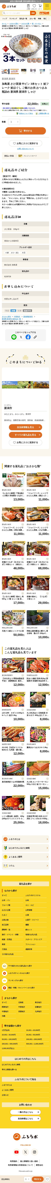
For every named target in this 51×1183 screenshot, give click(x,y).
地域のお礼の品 (31, 934)
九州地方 (38, 1011)
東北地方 (38, 1002)
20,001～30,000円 (9, 1035)
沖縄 (3, 1016)
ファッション (30, 944)
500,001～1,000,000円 (34, 1044)
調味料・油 (6, 930)
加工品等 (5, 925)
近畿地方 (38, 1007)
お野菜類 (29, 910)
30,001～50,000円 (33, 1035)
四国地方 (21, 1011)
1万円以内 (5, 1030)
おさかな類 (25, 23)
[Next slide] (49, 18)
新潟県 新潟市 (8, 79)
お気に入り (34, 9)
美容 (3, 944)
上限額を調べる (43, 113)
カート (40, 9)
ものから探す (14, 23)
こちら (34, 110)
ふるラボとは (7, 1085)
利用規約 (13, 1161)
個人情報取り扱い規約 (29, 1161)
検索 (33, 13)
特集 (39, 18)
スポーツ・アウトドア (34, 939)
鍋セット (29, 930)
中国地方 (5, 1011)
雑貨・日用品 (7, 939)
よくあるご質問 (8, 1090)
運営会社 (39, 1165)
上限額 (28, 9)
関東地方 (5, 1007)
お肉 (27, 900)
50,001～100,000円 (9, 1039)
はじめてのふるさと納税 (11, 1064)
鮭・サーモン (36, 23)
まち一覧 (33, 18)
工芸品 (4, 949)
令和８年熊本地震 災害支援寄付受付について (25, 1)
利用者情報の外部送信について (20, 1165)
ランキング (13, 18)
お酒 (27, 915)
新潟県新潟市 (28, 317)
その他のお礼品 (8, 954)
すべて (4, 895)
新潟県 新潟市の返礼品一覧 (11, 319)
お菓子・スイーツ (32, 920)
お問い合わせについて (25, 149)
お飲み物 (5, 920)
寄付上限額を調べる (9, 1069)
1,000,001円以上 (8, 1048)
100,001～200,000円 (34, 1039)
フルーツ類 (6, 905)
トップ (4, 18)
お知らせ (5, 1095)
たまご (4, 915)
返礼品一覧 (23, 18)
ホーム (4, 23)
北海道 (20, 1002)
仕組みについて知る (26, 113)
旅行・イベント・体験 (10, 934)
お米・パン (6, 900)
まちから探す (6, 317)
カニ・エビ (30, 905)
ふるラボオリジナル (33, 895)
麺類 (27, 925)
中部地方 (17, 317)
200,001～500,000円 (10, 1044)
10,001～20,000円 (33, 1030)
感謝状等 (29, 949)
